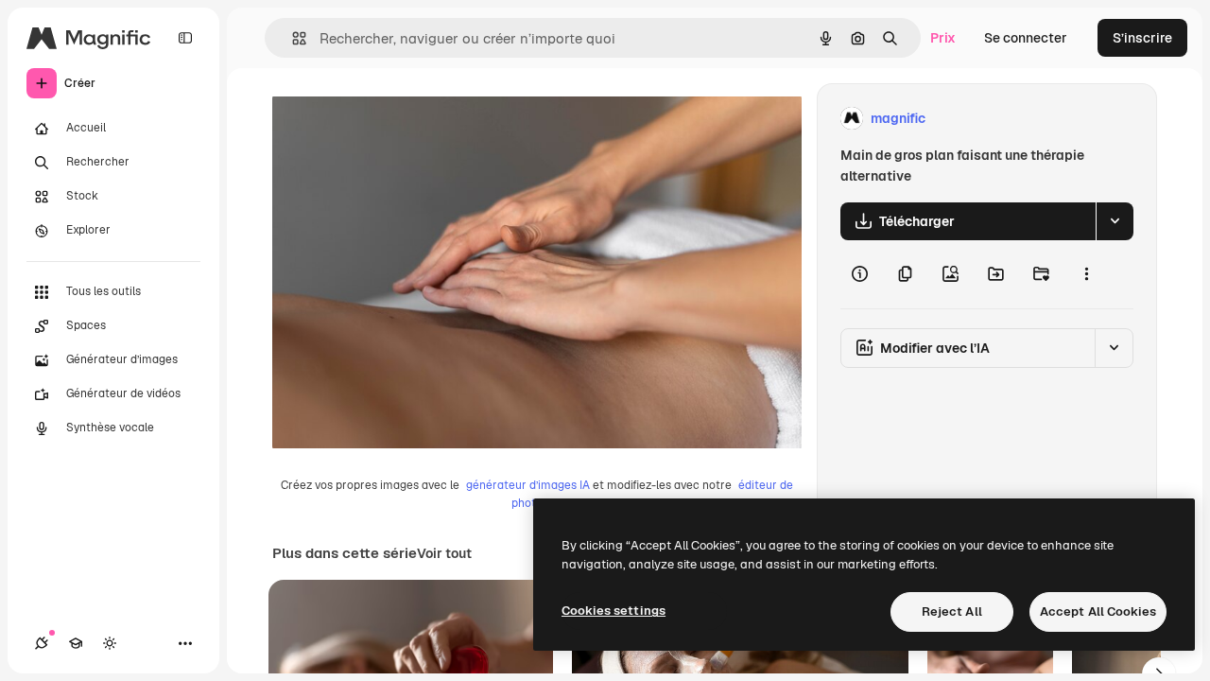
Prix (943, 37)
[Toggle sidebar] (185, 38)
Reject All (952, 611)
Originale (397, 119)
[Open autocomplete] (292, 38)
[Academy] (75, 643)
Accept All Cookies (1098, 611)
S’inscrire (1142, 37)
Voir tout (444, 553)
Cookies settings (614, 610)
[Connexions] (41, 643)
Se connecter (1025, 37)
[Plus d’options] (1086, 274)
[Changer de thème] (110, 643)
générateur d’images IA (528, 485)
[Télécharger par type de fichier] (1114, 221)
